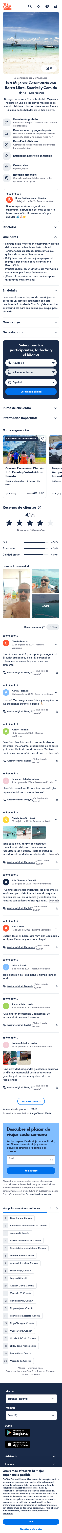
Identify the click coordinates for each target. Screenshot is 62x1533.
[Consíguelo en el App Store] (17, 1444)
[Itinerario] (55, 227)
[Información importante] (55, 418)
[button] (31, 93)
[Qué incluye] (55, 322)
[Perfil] (55, 6)
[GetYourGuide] (7, 6)
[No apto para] (55, 332)
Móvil (8, 1425)
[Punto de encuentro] (55, 408)
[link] (24, 466)
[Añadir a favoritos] (43, 439)
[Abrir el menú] (56, 644)
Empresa (10, 1464)
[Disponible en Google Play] (17, 1433)
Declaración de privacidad (39, 1194)
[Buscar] (30, 6)
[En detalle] (55, 290)
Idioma (10, 1391)
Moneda (10, 1407)
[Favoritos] (38, 6)
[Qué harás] (55, 237)
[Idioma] (47, 6)
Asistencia (11, 1456)
